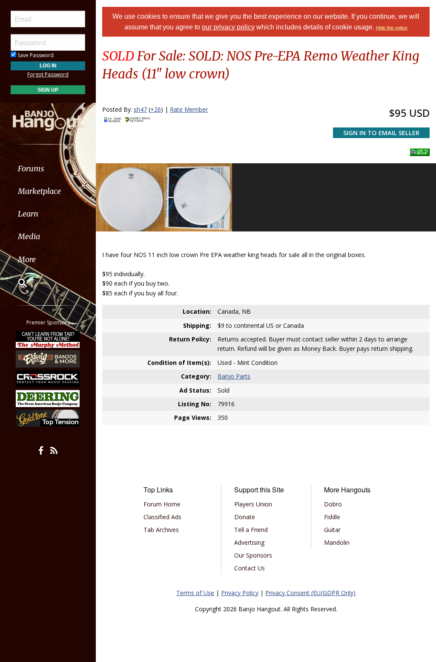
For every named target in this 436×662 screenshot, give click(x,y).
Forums (31, 168)
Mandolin (337, 542)
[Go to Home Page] (48, 116)
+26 (155, 109)
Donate (244, 517)
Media (29, 236)
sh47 (140, 109)
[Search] (17, 283)
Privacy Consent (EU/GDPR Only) (310, 593)
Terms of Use (195, 593)
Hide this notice (391, 27)
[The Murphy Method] (48, 339)
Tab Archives (161, 530)
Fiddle (332, 517)
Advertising (249, 542)
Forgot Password (48, 74)
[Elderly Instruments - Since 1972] (48, 359)
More (27, 259)
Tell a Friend (251, 530)
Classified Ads (162, 517)
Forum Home (162, 504)
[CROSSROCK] (48, 378)
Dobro (333, 504)
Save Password (35, 55)
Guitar (332, 530)
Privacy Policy (239, 593)
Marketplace (39, 191)
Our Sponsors (253, 555)
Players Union (253, 504)
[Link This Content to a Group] (420, 149)
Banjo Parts (234, 376)
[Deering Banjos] (48, 398)
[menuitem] (48, 168)
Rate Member (189, 109)
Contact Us (249, 568)
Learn (28, 214)
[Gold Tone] (48, 418)
